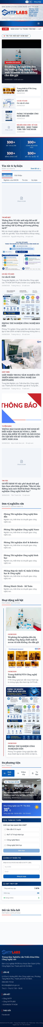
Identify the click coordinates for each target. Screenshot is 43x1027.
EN (30, 2)
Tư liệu (36, 773)
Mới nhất (7, 175)
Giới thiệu (18, 175)
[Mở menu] (38, 23)
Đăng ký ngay (21, 876)
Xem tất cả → (36, 168)
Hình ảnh (9, 773)
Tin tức (25, 180)
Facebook (6, 1015)
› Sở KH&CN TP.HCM (9, 1004)
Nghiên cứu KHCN (11, 180)
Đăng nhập (37, 2)
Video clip (23, 773)
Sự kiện (34, 180)
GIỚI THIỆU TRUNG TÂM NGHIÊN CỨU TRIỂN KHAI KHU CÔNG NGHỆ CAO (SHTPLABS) (21, 377)
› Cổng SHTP (7, 998)
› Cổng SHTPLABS (9, 1001)
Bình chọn (21, 850)
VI (27, 2)
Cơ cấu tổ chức (8, 277)
